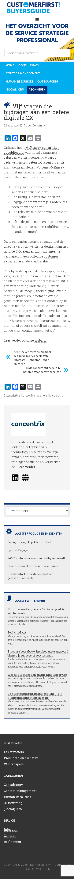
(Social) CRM (13, 809)
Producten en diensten (21, 758)
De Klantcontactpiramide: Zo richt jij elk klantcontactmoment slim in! (35, 695)
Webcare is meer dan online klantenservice (37, 674)
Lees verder (26, 467)
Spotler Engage (18, 550)
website (40, 340)
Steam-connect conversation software (33, 566)
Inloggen (10, 829)
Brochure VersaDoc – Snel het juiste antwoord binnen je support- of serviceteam (38, 653)
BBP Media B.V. (40, 864)
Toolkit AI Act (17, 632)
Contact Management (34, 395)
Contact (10, 836)
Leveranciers (14, 752)
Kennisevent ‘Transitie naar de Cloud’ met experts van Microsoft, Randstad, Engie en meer (32, 358)
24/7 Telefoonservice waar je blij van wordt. (37, 558)
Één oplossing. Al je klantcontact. (30, 542)
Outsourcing (55, 395)
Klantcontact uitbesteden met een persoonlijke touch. (31, 576)
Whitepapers (14, 764)
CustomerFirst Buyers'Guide (37, 7)
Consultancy (13, 785)
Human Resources (17, 797)
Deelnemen (12, 842)
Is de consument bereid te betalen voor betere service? (42, 370)
